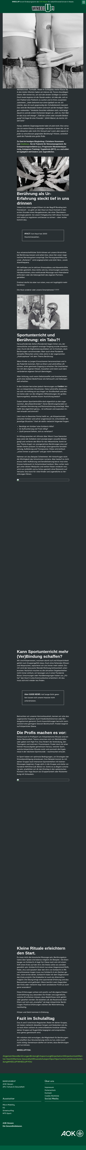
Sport (52, 1059)
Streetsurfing (8, 1111)
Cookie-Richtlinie (52, 1096)
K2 (4, 1108)
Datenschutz (50, 1090)
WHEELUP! (13, 1062)
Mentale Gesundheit (23, 1059)
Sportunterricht (62, 1059)
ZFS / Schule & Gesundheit (14, 1087)
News (15, 1056)
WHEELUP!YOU (25, 1062)
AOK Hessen (43, 2)
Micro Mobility (9, 1105)
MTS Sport (7, 1113)
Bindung (34, 1056)
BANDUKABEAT (9, 1081)
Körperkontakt (71, 1056)
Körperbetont (57, 1056)
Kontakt (48, 1093)
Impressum (49, 1087)
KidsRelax (25, 144)
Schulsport (45, 1059)
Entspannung (44, 1056)
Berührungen (24, 1056)
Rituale (36, 1059)
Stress (73, 1059)
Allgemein (7, 1056)
